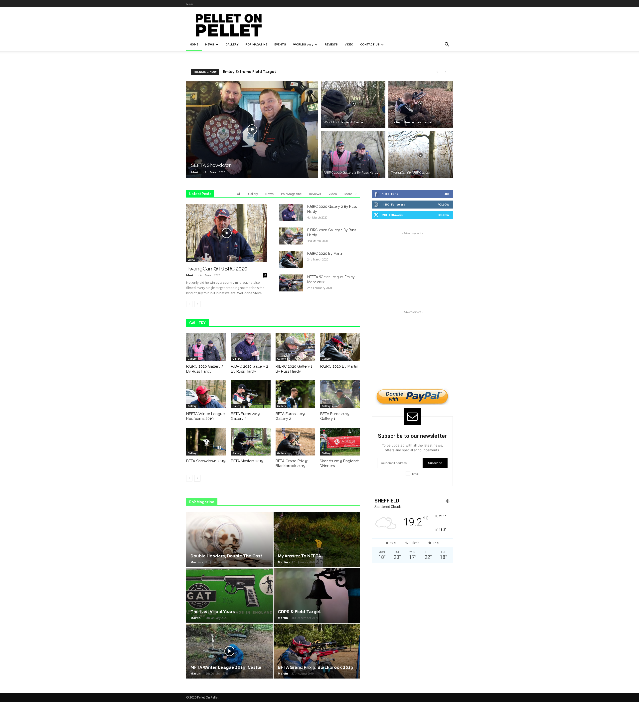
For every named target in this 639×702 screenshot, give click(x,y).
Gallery (231, 44)
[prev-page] (189, 304)
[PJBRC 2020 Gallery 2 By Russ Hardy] (291, 212)
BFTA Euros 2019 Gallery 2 (290, 416)
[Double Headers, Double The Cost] (229, 539)
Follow (443, 204)
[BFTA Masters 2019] (251, 442)
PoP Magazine (256, 44)
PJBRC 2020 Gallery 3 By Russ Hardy (257, 71)
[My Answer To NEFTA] (317, 539)
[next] (445, 72)
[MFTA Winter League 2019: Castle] (229, 651)
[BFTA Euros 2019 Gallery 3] (251, 394)
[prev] (437, 72)
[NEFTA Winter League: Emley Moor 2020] (291, 282)
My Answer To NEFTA (299, 555)
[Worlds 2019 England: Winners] (340, 442)
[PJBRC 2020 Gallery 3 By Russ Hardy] (353, 155)
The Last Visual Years (212, 611)
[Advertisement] (362, 25)
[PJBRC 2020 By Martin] (291, 259)
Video (349, 44)
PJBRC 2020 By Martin (325, 253)
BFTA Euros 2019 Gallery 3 (245, 416)
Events (280, 44)
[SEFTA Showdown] (252, 129)
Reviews (331, 44)
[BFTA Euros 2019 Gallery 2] (295, 394)
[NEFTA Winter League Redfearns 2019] (206, 394)
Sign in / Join (189, 4)
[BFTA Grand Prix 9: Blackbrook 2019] (295, 442)
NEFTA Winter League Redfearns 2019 (205, 416)
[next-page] (197, 304)
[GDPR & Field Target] (317, 595)
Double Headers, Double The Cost (226, 555)
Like (446, 194)
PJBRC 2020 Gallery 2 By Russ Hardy (249, 369)
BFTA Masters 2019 (247, 461)
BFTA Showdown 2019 (206, 461)
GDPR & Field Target (299, 611)
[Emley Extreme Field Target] (420, 103)
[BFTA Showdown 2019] (206, 442)
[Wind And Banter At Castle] (353, 103)
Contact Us (370, 44)
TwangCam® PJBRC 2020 (216, 268)
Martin (196, 172)
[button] (447, 45)
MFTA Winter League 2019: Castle (225, 667)
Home (194, 44)
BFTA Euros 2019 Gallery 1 (334, 416)
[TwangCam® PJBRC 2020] (420, 155)
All (239, 194)
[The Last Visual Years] (229, 595)
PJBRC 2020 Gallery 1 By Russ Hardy (294, 369)
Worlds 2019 (303, 44)
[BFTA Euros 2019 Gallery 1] (340, 394)
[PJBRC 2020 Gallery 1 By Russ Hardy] (291, 236)
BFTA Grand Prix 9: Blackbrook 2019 (292, 463)
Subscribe (435, 463)
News (209, 44)
